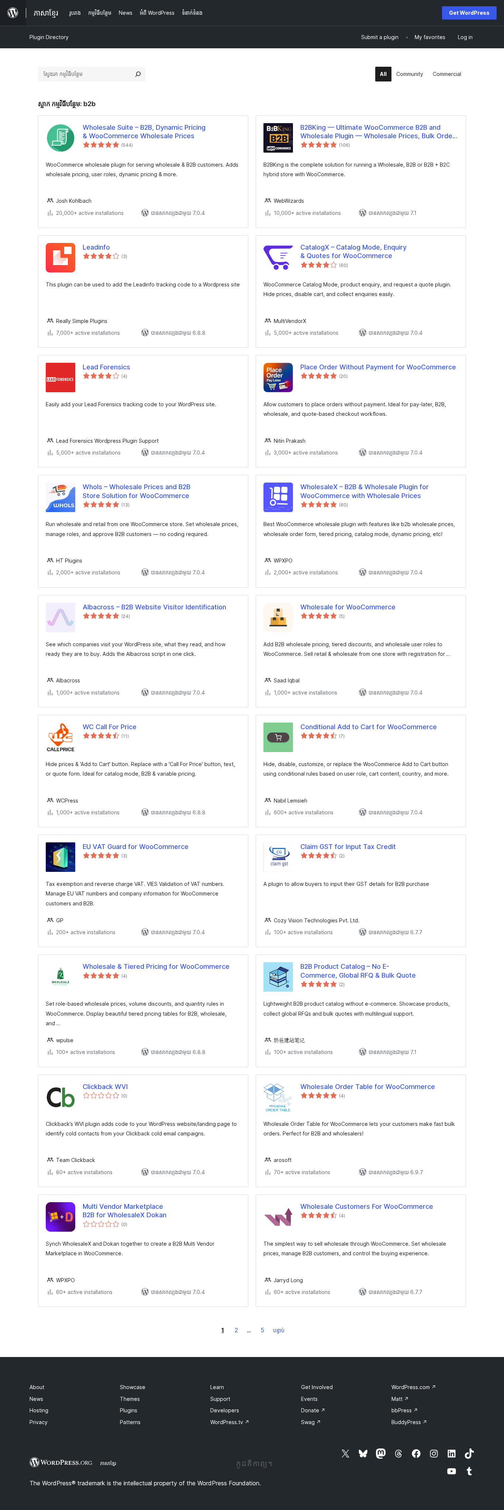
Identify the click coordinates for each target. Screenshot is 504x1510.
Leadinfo (96, 247)
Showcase (132, 1387)
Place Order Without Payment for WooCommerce (378, 367)
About (37, 1387)
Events (309, 1399)
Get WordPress (469, 13)
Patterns (130, 1422)
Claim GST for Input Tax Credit (348, 846)
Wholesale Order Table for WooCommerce (367, 1086)
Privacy (39, 1422)
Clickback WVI (105, 1086)
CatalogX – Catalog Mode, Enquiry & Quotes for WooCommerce (353, 251)
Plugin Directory (49, 37)
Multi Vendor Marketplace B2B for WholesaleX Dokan (124, 1211)
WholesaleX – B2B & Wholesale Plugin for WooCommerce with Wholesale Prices (364, 491)
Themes (130, 1399)
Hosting (39, 1410)
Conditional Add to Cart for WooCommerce (368, 727)
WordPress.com (413, 1387)
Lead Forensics (106, 367)
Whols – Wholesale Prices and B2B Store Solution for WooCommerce (136, 491)
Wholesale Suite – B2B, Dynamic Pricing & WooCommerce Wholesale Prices (144, 131)
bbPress (404, 1410)
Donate (313, 1410)
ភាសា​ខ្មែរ (108, 1463)
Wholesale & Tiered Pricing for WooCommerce (156, 966)
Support (220, 1399)
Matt (400, 1399)
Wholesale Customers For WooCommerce (366, 1206)
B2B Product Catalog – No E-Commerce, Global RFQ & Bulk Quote (358, 971)
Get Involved (317, 1387)
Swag (311, 1422)
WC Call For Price (110, 727)
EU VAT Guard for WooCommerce (136, 846)
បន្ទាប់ (278, 1330)
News (36, 1399)
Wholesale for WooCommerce (348, 607)
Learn (217, 1387)
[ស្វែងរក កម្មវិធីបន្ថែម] (138, 74)
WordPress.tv (229, 1422)
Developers (224, 1410)
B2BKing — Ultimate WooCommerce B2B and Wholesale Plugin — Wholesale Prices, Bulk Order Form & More (377, 131)
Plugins (128, 1410)
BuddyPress (409, 1422)
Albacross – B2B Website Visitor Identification (154, 607)
